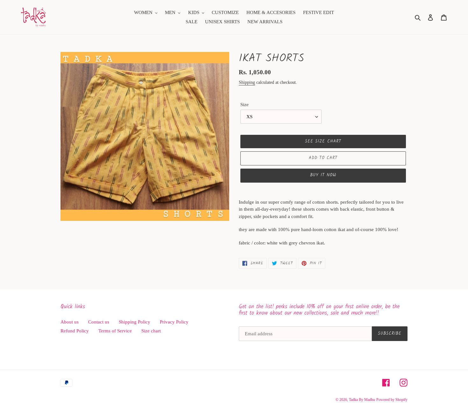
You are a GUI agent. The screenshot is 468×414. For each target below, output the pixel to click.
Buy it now (323, 175)
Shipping (247, 82)
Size (244, 104)
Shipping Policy (134, 321)
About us (69, 321)
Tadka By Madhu (362, 399)
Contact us (98, 321)
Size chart (151, 330)
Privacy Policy (174, 321)
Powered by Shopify (392, 399)
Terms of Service (115, 330)
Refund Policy (74, 330)
